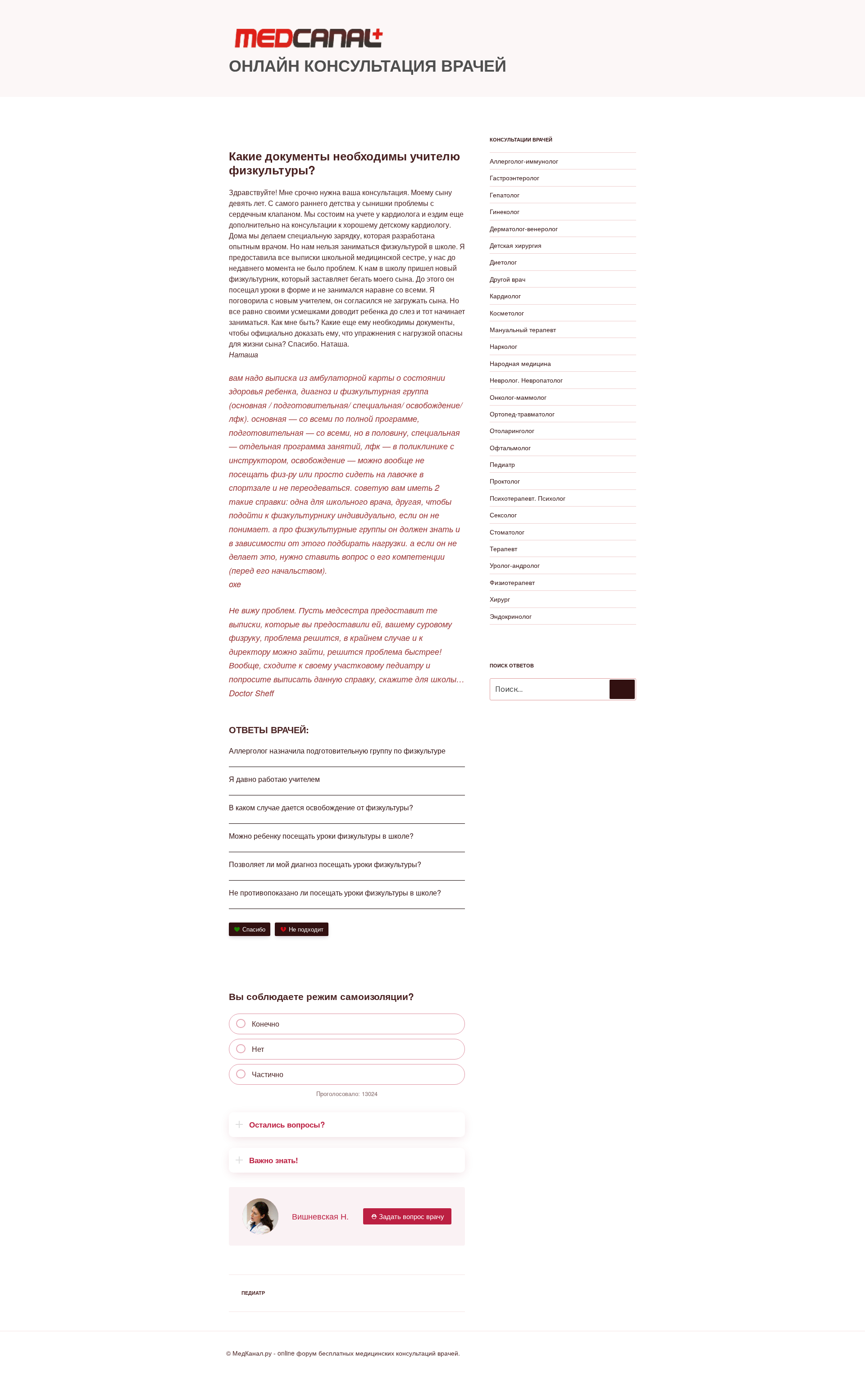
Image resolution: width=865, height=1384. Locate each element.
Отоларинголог (512, 430)
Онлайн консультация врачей (367, 65)
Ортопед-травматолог (522, 413)
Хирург (500, 598)
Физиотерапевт (512, 582)
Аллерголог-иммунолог (524, 160)
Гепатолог (504, 194)
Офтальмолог (510, 447)
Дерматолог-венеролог (524, 228)
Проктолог (505, 480)
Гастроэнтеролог (514, 177)
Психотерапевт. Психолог (527, 497)
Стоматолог (507, 531)
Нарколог (503, 346)
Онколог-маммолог (518, 397)
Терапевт (503, 548)
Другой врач (507, 278)
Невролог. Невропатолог (526, 379)
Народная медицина (520, 363)
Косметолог (507, 312)
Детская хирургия (516, 245)
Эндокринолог (511, 616)
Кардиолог (505, 295)
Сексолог (503, 514)
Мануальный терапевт (523, 329)
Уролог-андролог (515, 565)
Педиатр (253, 1292)
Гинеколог (504, 211)
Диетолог (503, 261)
